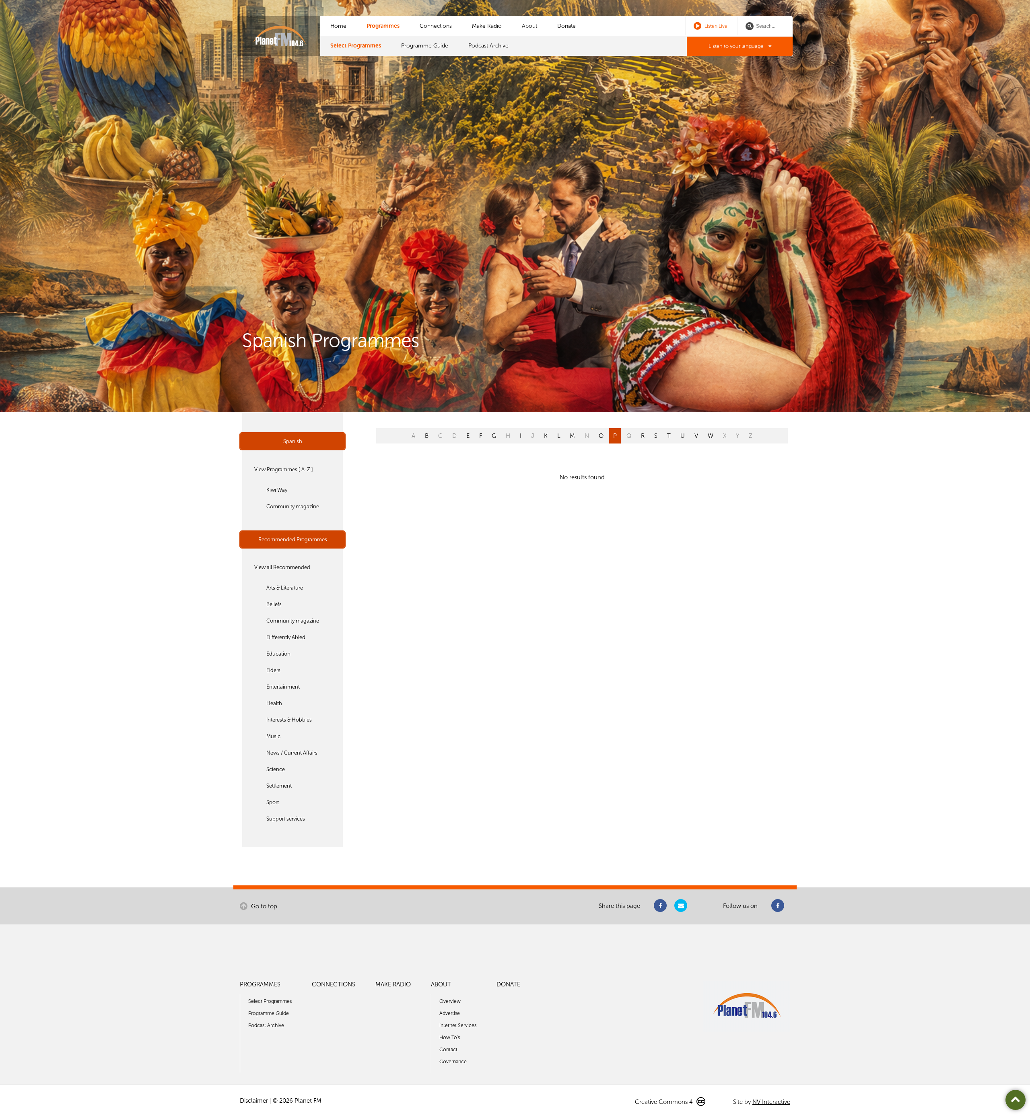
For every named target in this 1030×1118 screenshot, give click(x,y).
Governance (453, 1061)
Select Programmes (355, 45)
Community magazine (292, 506)
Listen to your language (736, 46)
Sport (272, 802)
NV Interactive (771, 1102)
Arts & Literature (284, 588)
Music (273, 736)
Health (274, 703)
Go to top (263, 906)
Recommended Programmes (292, 539)
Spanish (292, 441)
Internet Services (457, 1025)
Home (338, 26)
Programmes (383, 26)
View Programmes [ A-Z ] (283, 469)
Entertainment (283, 687)
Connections (436, 26)
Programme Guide (424, 45)
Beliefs (274, 604)
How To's (449, 1037)
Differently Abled (285, 637)
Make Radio (487, 26)
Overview (450, 1001)
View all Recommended (282, 567)
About (529, 26)
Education (278, 654)
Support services (285, 819)
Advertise (449, 1013)
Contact (448, 1049)
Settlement (279, 786)
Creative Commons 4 (664, 1102)
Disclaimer (254, 1100)
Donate (566, 26)
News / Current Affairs (291, 753)
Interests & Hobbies (289, 720)
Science (275, 769)
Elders (273, 670)
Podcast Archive (488, 45)
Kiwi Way (276, 490)
